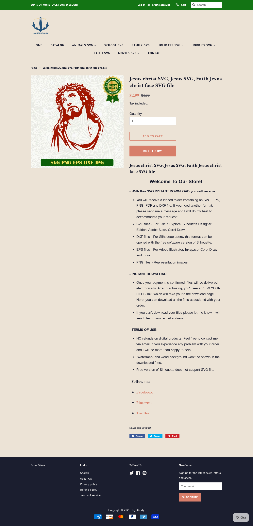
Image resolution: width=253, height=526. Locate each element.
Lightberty (138, 510)
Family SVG (141, 45)
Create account (161, 5)
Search (84, 472)
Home (38, 45)
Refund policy (88, 489)
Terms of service (90, 495)
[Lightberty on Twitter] (131, 473)
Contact (155, 53)
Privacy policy (88, 484)
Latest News (38, 465)
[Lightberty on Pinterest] (144, 473)
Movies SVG (128, 53)
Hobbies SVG (202, 45)
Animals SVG (83, 45)
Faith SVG (102, 53)
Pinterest (144, 402)
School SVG (114, 45)
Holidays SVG (169, 45)
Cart (183, 5)
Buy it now (152, 151)
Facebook (144, 392)
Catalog (57, 45)
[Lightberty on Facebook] (138, 473)
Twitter (143, 413)
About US (86, 478)
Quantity (135, 114)
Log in (141, 5)
